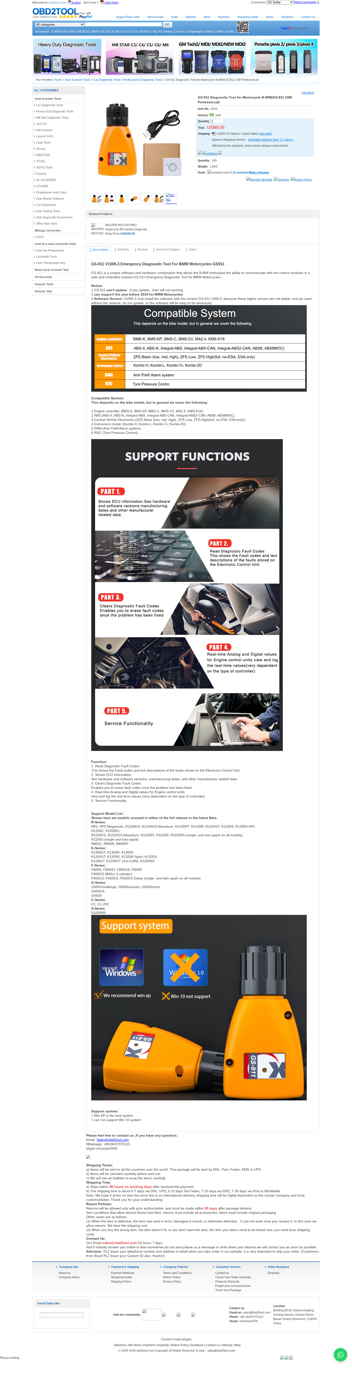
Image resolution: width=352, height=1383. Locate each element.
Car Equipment (46, 205)
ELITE (106, 31)
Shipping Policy (121, 1281)
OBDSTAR (43, 155)
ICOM (115, 31)
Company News (69, 1277)
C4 (123, 31)
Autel (174, 17)
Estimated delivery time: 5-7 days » (271, 139)
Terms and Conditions (177, 1273)
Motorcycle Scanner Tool (51, 270)
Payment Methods (122, 1273)
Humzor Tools (44, 284)
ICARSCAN (58, 31)
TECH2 (157, 31)
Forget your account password (234, 1286)
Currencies (258, 2)
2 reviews (240, 172)
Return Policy (303, 179)
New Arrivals (155, 17)
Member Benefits (261, 179)
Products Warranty (227, 1281)
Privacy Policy (172, 1281)
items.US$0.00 (295, 28)
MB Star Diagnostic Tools (52, 117)
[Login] (75, 2)
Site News (134, 1345)
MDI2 (210, 31)
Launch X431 (45, 136)
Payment (223, 17)
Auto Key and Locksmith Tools (55, 244)
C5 (129, 31)
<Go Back (307, 92)
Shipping (283, 179)
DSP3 (40, 237)
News (269, 17)
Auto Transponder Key (50, 263)
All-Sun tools (43, 277)
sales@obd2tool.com (221, 1350)
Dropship (273, 1273)
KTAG (72, 31)
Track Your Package (228, 1290)
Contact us (222, 1273)
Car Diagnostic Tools (106, 79)
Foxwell (41, 173)
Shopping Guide (247, 17)
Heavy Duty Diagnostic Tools (55, 111)
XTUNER (42, 186)
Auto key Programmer (50, 250)
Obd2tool (120, 1345)
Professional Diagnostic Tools (143, 79)
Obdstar (191, 17)
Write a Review (259, 172)
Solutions (287, 17)
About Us (65, 1273)
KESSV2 (83, 31)
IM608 (95, 31)
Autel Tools (43, 142)
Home (104, 17)
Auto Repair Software (50, 198)
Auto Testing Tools (48, 211)
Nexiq (168, 31)
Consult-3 (180, 31)
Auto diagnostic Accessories (54, 217)
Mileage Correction (48, 230)
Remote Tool (43, 291)
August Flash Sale (128, 17)
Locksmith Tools (46, 256)
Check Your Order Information (234, 1277)
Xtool (207, 17)
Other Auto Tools (46, 223)
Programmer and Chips (51, 192)
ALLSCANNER (46, 180)
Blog (238, 1345)
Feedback (197, 1345)
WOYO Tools (44, 167)
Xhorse (40, 149)
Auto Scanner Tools (77, 79)
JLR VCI (41, 124)
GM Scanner (44, 130)
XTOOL (41, 161)
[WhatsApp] (340, 1354)
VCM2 (230, 31)
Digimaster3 (197, 31)
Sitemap (227, 1345)
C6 (135, 31)
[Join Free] (111, 2)
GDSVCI (144, 31)
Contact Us (308, 17)
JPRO (220, 31)
